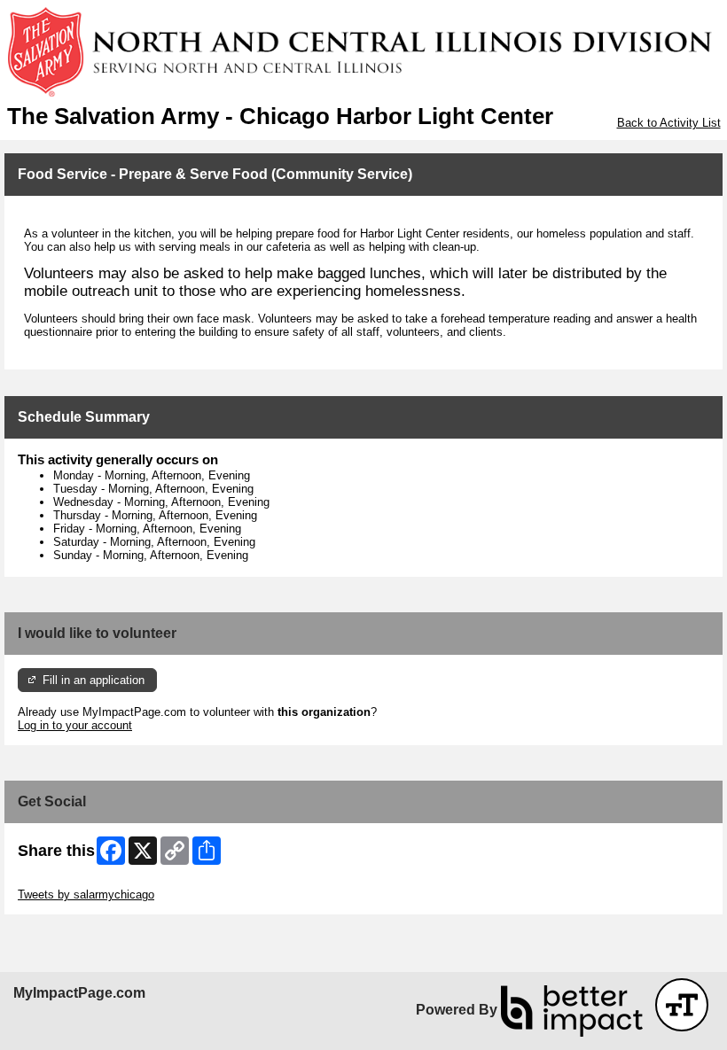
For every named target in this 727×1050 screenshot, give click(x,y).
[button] (681, 1004)
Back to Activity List (669, 122)
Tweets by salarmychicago (86, 894)
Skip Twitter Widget (67, 881)
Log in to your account (75, 725)
